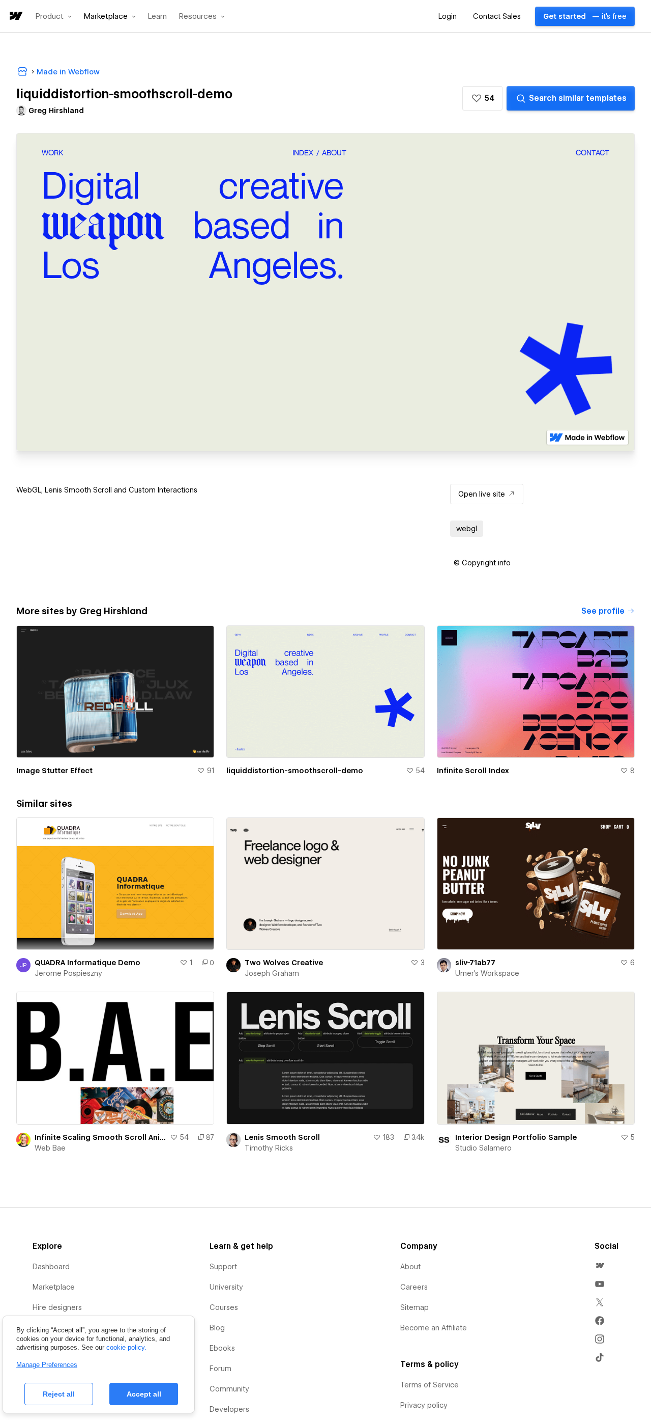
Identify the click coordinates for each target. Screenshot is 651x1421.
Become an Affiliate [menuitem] (433, 1328)
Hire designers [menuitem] (57, 1307)
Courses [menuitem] (224, 1307)
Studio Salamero (483, 1148)
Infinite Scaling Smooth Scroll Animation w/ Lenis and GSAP (100, 1137)
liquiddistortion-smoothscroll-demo (294, 771)
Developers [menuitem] (229, 1409)
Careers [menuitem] (414, 1287)
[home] (15, 16)
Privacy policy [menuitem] (424, 1405)
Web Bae (50, 1148)
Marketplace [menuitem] (54, 1287)
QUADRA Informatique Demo (87, 963)
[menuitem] (600, 1266)
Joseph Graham (272, 973)
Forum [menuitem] (220, 1368)
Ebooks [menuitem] (222, 1348)
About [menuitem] (410, 1267)
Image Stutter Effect (54, 771)
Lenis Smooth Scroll (282, 1137)
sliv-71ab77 (475, 963)
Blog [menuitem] (217, 1328)
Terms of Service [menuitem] (429, 1385)
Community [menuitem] (229, 1389)
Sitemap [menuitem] (414, 1307)
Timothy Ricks (269, 1148)
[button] (53, 16)
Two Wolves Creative (284, 963)
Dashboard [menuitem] (51, 1267)
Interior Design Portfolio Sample (516, 1137)
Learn (157, 16)
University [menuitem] (226, 1287)
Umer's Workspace (487, 973)
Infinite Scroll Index (473, 771)
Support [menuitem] (223, 1267)
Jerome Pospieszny (68, 973)
